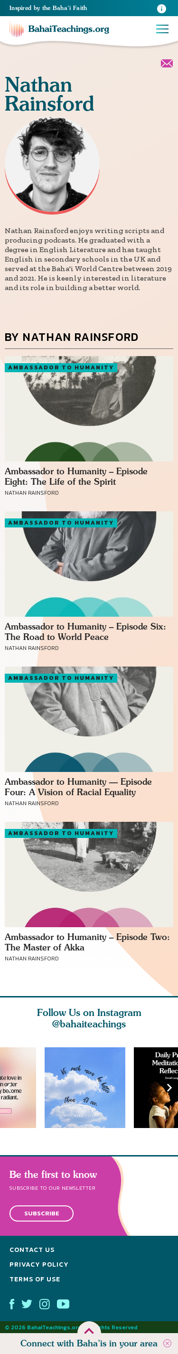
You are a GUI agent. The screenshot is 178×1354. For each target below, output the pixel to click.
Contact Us (32, 1250)
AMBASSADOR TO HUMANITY (61, 367)
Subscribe (41, 1213)
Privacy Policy (39, 1264)
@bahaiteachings (89, 1023)
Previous (8, 1087)
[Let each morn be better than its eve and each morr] (89, 1087)
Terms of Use (34, 1279)
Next (169, 1087)
